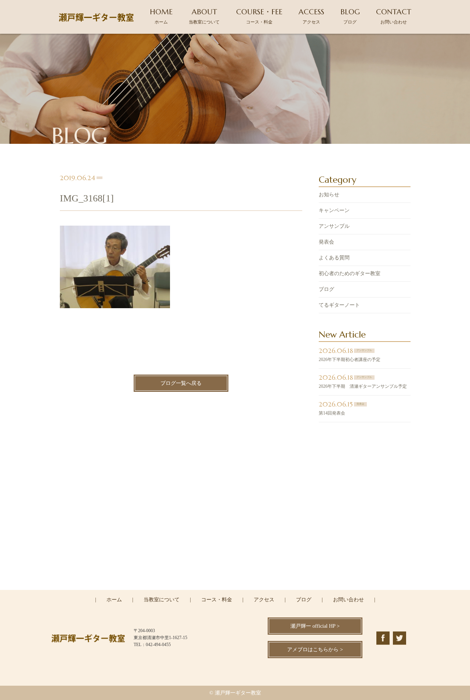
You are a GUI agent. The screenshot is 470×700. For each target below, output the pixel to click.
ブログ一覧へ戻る (181, 383)
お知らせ (329, 194)
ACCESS (311, 16)
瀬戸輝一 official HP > (315, 626)
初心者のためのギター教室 (349, 273)
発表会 (326, 242)
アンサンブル (334, 226)
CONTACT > (235, 589)
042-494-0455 (240, 557)
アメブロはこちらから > (315, 649)
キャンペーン (334, 210)
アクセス (264, 599)
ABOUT (204, 16)
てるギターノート (339, 305)
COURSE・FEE (259, 16)
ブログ (326, 289)
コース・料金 (216, 599)
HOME (161, 16)
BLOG (350, 16)
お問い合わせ (348, 599)
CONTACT (393, 16)
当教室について (162, 599)
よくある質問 (334, 257)
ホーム (114, 599)
